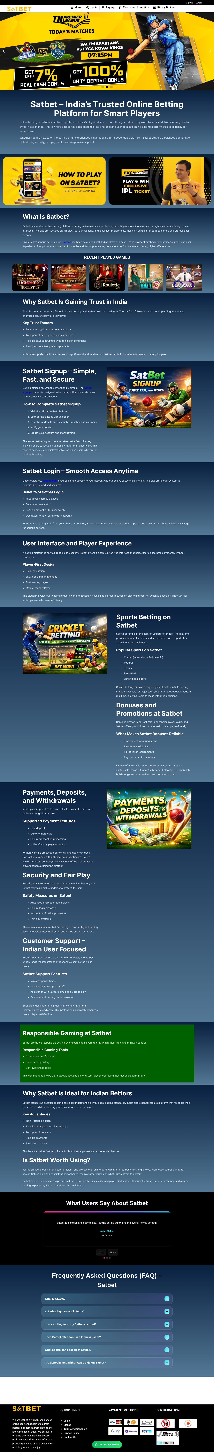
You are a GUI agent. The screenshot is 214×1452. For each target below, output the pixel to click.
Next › (113, 1252)
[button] (3, 51)
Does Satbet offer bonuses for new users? (106, 1337)
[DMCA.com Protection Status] (167, 1443)
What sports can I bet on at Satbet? (106, 1350)
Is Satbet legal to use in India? (106, 1311)
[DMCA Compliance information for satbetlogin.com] (167, 1434)
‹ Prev (101, 1252)
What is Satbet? (106, 1299)
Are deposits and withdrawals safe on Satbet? (106, 1363)
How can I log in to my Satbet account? (106, 1324)
